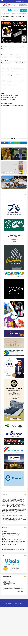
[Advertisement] (14, 121)
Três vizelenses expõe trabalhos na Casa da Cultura (14, 172)
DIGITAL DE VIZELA (20, 1)
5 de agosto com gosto (7, 186)
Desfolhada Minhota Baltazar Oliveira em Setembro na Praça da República (14, 157)
